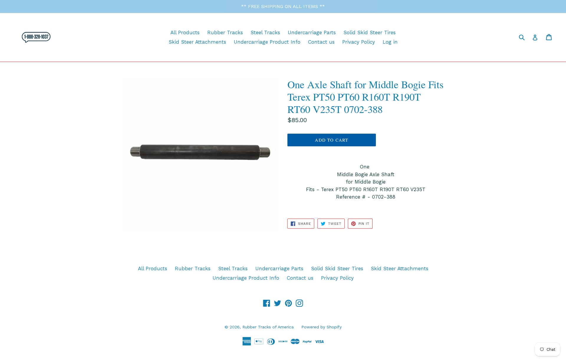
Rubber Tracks (225, 32)
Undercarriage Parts (312, 32)
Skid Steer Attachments (197, 42)
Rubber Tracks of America (268, 327)
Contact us (321, 42)
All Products (185, 32)
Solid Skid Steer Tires (369, 32)
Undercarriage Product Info (267, 42)
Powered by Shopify (321, 327)
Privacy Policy (358, 42)
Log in (390, 42)
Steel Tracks (265, 32)
